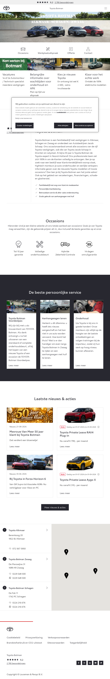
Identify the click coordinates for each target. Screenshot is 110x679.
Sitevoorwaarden (55, 642)
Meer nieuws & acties (55, 507)
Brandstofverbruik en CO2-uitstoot (24, 642)
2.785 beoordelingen (64, 2)
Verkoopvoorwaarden (58, 637)
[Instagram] (84, 663)
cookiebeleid (61, 112)
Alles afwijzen (63, 125)
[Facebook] (78, 663)
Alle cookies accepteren (84, 125)
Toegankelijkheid (78, 642)
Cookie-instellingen (24, 125)
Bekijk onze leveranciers (23, 118)
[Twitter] (101, 663)
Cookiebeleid (13, 637)
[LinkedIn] (90, 663)
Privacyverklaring (34, 637)
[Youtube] (95, 663)
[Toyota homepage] (6, 8)
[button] (66, 575)
